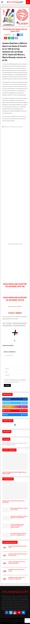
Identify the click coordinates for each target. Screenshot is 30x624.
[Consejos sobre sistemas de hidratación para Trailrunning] (15, 490)
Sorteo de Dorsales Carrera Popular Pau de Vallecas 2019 (14, 473)
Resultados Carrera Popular (19, 323)
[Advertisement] (15, 264)
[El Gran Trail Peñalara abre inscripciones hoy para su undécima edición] (6, 526)
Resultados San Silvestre (19, 325)
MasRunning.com (8, 619)
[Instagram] (15, 612)
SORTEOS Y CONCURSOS (9, 450)
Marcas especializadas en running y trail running (18, 508)
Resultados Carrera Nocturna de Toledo (16, 570)
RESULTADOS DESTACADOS (9, 542)
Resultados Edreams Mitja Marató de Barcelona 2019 (17, 554)
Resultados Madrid (7, 325)
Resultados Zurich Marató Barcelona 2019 (17, 546)
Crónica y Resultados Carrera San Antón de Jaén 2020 (16, 562)
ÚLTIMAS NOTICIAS (8, 479)
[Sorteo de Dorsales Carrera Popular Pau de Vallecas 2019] (15, 461)
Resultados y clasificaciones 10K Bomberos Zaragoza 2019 (16, 578)
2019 (4, 323)
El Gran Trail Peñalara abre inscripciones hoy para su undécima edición (17, 525)
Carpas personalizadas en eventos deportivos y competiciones (18, 516)
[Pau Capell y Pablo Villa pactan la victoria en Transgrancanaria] (6, 535)
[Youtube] (19, 612)
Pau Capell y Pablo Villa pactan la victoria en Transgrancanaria (18, 534)
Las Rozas (9, 323)
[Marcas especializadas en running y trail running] (6, 509)
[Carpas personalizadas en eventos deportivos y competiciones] (6, 517)
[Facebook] (6, 612)
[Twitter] (11, 612)
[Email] (23, 612)
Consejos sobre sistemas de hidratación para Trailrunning (13, 501)
